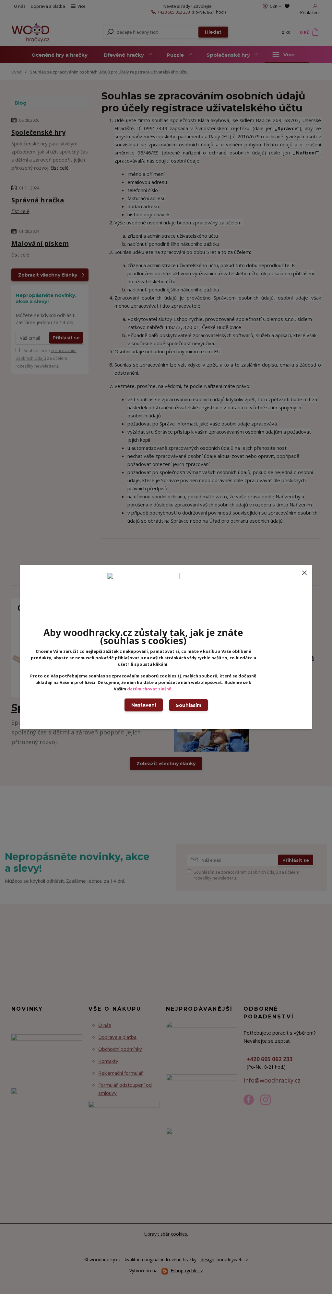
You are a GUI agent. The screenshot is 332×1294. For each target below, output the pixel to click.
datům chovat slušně (149, 689)
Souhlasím (188, 705)
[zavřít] (304, 571)
